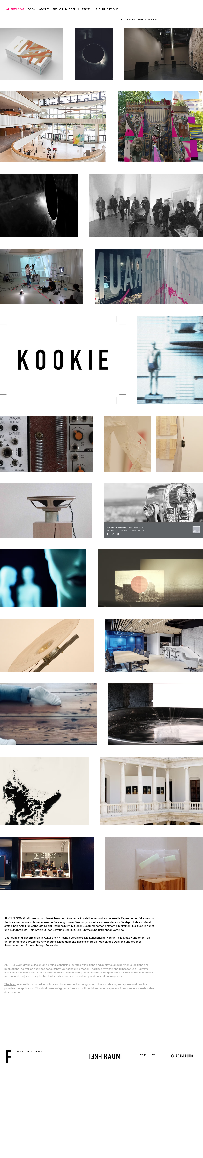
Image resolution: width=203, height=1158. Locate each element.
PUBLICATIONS (147, 19)
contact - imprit (24, 1051)
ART (121, 19)
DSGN (131, 19)
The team (10, 984)
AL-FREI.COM (13, 964)
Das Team (10, 937)
